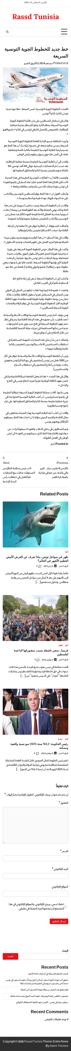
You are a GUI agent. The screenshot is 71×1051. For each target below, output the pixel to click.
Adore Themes (59, 1046)
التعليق (63, 803)
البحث (65, 951)
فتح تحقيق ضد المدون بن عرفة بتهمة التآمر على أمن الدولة (44, 989)
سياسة (60, 739)
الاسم (64, 851)
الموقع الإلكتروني (60, 887)
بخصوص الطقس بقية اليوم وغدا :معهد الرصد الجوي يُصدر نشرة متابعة (39, 996)
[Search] (7, 32)
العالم (61, 646)
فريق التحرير (30, 63)
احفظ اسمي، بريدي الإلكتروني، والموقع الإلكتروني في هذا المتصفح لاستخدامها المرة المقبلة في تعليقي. (36, 906)
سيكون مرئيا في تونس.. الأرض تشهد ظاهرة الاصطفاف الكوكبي (42, 1002)
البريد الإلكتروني (60, 869)
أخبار (53, 444)
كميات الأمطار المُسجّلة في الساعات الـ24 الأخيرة (48, 974)
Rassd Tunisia (35, 16)
